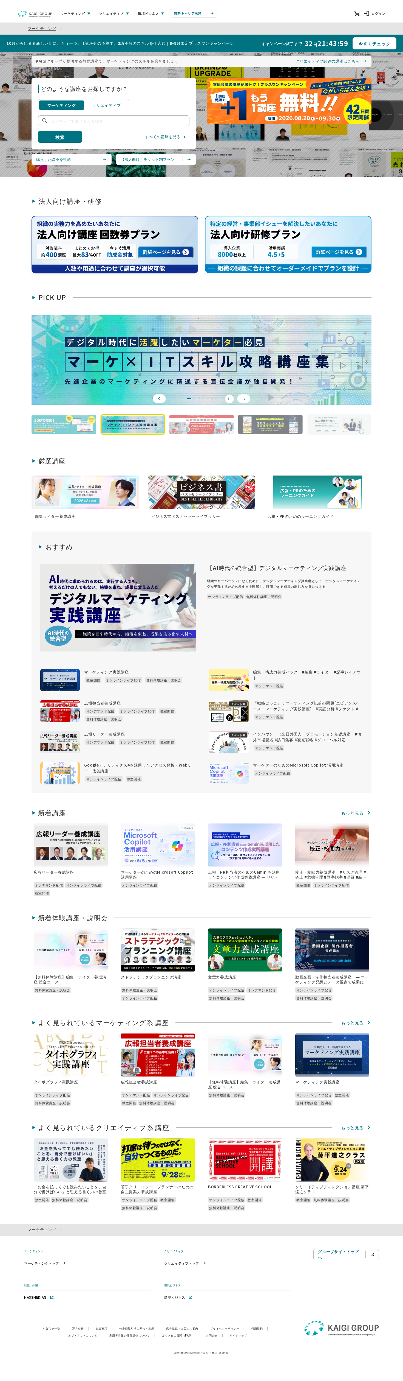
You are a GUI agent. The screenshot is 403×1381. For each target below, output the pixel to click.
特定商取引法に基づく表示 (139, 1328)
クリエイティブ (106, 105)
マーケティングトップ (41, 1263)
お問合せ (214, 1335)
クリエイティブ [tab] (111, 13)
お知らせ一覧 (54, 1328)
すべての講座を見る (163, 136)
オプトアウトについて (85, 1335)
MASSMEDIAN (35, 1297)
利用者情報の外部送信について (132, 1335)
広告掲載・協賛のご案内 (184, 1328)
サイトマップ (238, 1335)
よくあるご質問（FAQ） (181, 1335)
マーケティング (42, 28)
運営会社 (80, 1328)
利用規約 (259, 1328)
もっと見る (352, 813)
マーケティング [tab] (73, 13)
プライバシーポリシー (227, 1328)
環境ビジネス (174, 1297)
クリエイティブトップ (181, 1263)
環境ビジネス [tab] (148, 13)
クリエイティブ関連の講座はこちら (327, 61)
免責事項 (104, 1328)
